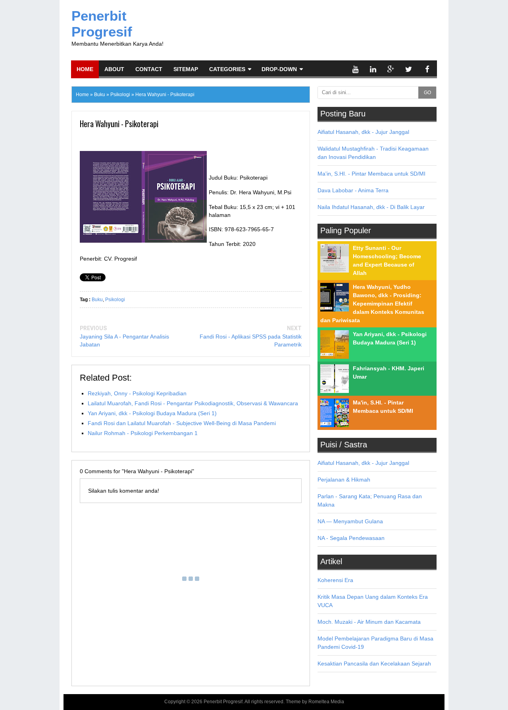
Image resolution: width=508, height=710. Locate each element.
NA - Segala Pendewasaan (351, 538)
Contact (148, 69)
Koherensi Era (335, 580)
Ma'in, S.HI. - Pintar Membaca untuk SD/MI (371, 173)
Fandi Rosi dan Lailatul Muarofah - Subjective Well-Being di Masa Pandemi (182, 423)
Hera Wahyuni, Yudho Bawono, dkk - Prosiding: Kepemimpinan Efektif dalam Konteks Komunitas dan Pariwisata (372, 303)
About (114, 69)
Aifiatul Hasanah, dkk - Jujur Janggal (363, 132)
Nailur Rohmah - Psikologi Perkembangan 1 (143, 433)
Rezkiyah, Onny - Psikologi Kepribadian (137, 393)
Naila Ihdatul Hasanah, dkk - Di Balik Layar (371, 207)
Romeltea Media (326, 701)
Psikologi (115, 299)
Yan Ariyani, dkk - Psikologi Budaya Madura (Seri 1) (152, 413)
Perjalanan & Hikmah (344, 479)
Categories (227, 69)
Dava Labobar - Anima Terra (353, 190)
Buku (97, 299)
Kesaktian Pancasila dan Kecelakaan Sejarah (374, 663)
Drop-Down (279, 69)
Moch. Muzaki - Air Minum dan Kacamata (369, 622)
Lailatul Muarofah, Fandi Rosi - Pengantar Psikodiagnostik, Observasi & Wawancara (193, 403)
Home (85, 69)
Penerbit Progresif (101, 23)
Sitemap (185, 69)
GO (427, 92)
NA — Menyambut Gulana (350, 521)
